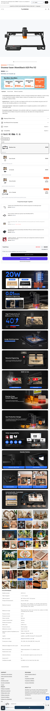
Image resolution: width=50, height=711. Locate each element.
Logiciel (2, 678)
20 (35, 61)
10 (23, 61)
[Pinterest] (48, 705)
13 (27, 61)
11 (25, 61)
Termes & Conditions (5, 697)
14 (28, 61)
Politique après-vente (5, 692)
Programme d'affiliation (29, 680)
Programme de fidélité (29, 678)
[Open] (3, 708)
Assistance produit (4, 680)
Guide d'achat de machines (6, 676)
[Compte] (46, 9)
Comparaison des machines (6, 674)
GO (46, 2)
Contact (2, 684)
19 (34, 61)
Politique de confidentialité (6, 699)
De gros (26, 676)
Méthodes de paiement (5, 690)
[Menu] (1, 9)
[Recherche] (3, 9)
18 (32, 61)
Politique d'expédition (5, 688)
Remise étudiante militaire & (30, 674)
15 (29, 61)
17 (31, 61)
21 (36, 61)
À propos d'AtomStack (29, 682)
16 (30, 61)
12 (26, 61)
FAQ (2, 701)
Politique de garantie (5, 695)
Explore (46, 126)
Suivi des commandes (5, 682)
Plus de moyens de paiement (25, 261)
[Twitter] (46, 705)
